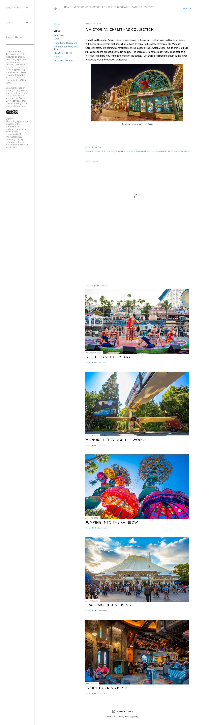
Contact (149, 7)
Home (67, 7)
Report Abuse (14, 37)
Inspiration (93, 7)
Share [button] (57, 24)
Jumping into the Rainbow (111, 522)
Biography (123, 7)
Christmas (59, 35)
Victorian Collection (63, 60)
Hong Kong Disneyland (65, 43)
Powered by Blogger (125, 711)
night (56, 56)
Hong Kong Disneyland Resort (138, 151)
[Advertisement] (137, 257)
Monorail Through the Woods (116, 439)
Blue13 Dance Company (108, 357)
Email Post (96, 147)
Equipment (109, 7)
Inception (79, 7)
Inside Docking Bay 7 (106, 687)
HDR (56, 39)
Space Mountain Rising (108, 605)
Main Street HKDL (63, 53)
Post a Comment (99, 362)
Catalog (137, 7)
